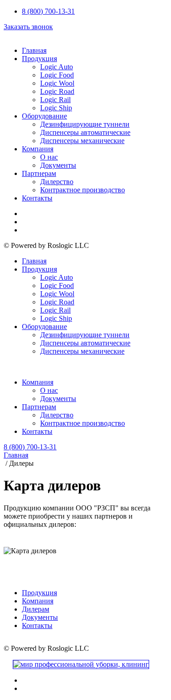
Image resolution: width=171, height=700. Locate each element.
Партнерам (39, 173)
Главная (34, 50)
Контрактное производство (82, 190)
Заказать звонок (28, 27)
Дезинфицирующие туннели (85, 124)
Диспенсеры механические (82, 140)
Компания (37, 149)
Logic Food (57, 75)
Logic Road (57, 91)
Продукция (39, 58)
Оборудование (44, 116)
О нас (49, 157)
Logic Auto (56, 67)
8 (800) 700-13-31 (48, 11)
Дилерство (56, 181)
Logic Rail (55, 99)
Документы (58, 165)
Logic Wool (57, 83)
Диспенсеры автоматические (85, 132)
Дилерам (35, 609)
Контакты (37, 198)
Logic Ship (56, 108)
